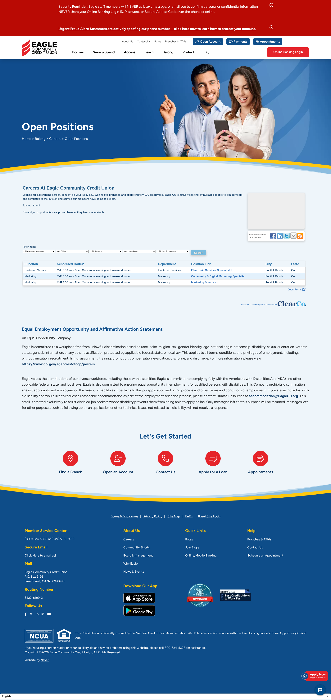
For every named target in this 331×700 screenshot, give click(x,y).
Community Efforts (136, 547)
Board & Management (138, 555)
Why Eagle (130, 563)
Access (129, 52)
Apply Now (318, 676)
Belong (168, 52)
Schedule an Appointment (265, 555)
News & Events (133, 571)
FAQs (189, 516)
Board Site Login (209, 516)
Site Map (174, 516)
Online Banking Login (288, 52)
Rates (157, 41)
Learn (148, 52)
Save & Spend (104, 52)
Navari (45, 660)
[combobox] (165, 696)
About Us (127, 41)
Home (26, 139)
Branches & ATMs (175, 41)
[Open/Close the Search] (207, 52)
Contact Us (144, 41)
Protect (188, 52)
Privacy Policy (152, 516)
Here (36, 555)
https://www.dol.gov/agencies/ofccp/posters (58, 364)
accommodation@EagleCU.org (273, 396)
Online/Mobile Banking (200, 555)
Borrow (78, 52)
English (6, 696)
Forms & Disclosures (124, 516)
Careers (55, 139)
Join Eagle (192, 547)
